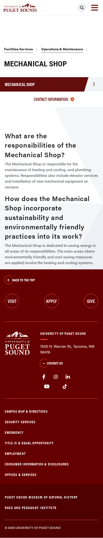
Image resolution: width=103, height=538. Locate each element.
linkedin (67, 377)
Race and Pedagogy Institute (31, 507)
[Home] (17, 343)
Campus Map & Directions (26, 411)
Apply (51, 300)
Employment (15, 453)
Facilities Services (18, 48)
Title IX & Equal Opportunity (29, 442)
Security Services (20, 421)
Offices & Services (20, 474)
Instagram (55, 377)
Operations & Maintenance (62, 48)
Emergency (14, 432)
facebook (43, 377)
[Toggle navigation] (94, 7)
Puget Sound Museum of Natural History (41, 496)
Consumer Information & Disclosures (37, 463)
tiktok (64, 386)
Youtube (46, 386)
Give (91, 300)
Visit (12, 300)
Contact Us (55, 362)
